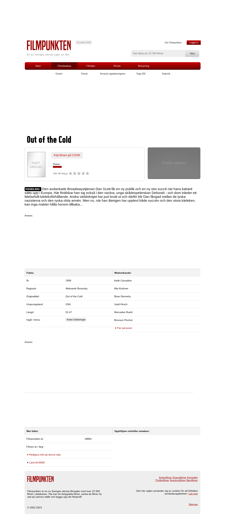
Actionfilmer (165, 477)
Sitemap (193, 504)
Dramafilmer (179, 477)
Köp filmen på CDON (67, 155)
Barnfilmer (192, 480)
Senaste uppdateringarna (112, 73)
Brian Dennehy (122, 296)
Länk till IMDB (36, 462)
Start (38, 65)
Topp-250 (141, 73)
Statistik (166, 73)
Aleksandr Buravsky (77, 288)
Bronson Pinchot (123, 320)
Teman (84, 73)
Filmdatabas (64, 65)
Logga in (193, 42)
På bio (117, 65)
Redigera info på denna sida (45, 454)
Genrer (59, 73)
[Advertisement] (112, 106)
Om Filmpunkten (173, 42)
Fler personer (124, 328)
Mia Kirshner (121, 288)
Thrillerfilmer (162, 480)
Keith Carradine (123, 280)
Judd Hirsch (120, 304)
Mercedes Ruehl (123, 312)
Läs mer (193, 493)
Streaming (143, 65)
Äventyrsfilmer (178, 480)
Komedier (192, 477)
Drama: (56, 164)
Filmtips (90, 65)
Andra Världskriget (76, 319)
